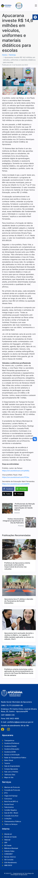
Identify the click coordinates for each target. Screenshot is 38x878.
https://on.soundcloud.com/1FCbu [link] (15, 477)
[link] (35, 17)
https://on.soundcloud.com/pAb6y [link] (15, 471)
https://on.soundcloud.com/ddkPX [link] (15, 484)
